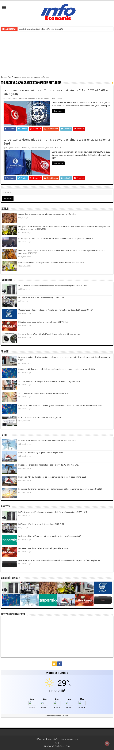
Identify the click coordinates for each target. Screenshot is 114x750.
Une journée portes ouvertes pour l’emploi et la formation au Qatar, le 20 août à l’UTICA (55, 310)
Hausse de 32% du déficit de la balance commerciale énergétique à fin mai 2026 (52, 477)
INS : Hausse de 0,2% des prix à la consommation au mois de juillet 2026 (49, 381)
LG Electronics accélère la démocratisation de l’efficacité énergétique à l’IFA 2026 (52, 286)
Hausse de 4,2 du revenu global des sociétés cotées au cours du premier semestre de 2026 (56, 369)
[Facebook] (59, 663)
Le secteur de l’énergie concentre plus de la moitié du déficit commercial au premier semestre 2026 (60, 489)
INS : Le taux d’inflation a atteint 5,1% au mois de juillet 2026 (43, 393)
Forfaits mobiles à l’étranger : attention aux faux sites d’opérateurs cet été (49, 536)
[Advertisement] (57, 53)
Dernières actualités (35, 99)
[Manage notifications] (107, 743)
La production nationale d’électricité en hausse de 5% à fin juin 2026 (47, 441)
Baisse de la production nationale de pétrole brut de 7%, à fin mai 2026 (48, 465)
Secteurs (47, 99)
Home (3, 77)
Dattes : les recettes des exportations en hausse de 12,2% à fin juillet (47, 214)
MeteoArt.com (62, 715)
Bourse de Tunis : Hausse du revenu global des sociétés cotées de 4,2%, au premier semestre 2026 (60, 405)
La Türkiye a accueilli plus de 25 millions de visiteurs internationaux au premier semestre (55, 238)
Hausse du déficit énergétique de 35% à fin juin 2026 (40, 453)
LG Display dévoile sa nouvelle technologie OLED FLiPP (41, 298)
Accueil (24, 99)
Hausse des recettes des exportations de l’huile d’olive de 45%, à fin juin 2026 (51, 262)
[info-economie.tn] (57, 11)
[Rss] (54, 663)
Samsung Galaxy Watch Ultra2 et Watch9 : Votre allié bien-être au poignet (49, 334)
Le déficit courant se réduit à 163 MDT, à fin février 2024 (41, 29)
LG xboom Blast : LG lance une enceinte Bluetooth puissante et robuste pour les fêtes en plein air (59, 560)
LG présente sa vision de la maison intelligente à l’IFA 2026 (43, 322)
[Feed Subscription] (112, 83)
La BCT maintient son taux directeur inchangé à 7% (39, 417)
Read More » (58, 111)
